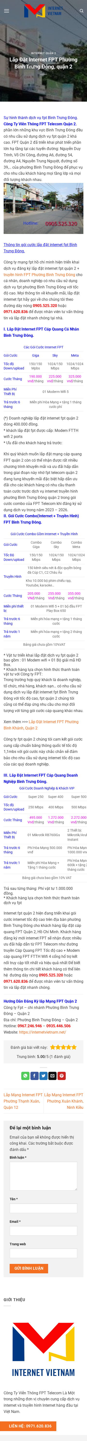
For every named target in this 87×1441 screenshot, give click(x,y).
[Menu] (6, 11)
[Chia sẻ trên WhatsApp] (25, 1076)
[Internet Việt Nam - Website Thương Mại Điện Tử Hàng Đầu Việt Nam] (43, 10)
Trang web (18, 1244)
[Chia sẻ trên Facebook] (34, 1076)
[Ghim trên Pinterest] (62, 1076)
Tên (14, 1199)
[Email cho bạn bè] (52, 1076)
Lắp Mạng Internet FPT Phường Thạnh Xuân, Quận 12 (23, 1101)
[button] (52, 1047)
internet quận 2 (43, 53)
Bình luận (18, 1158)
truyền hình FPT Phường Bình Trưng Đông (39, 274)
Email (15, 1222)
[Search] (81, 10)
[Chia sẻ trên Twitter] (43, 1076)
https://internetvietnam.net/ (42, 1032)
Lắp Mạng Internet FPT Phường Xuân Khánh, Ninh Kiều (63, 1101)
